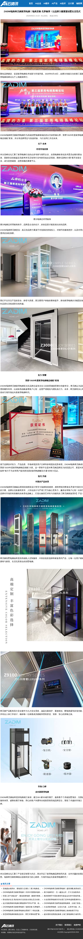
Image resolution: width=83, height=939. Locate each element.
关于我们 (59, 925)
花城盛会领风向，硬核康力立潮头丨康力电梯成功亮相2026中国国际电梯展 (31, 888)
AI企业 (38, 3)
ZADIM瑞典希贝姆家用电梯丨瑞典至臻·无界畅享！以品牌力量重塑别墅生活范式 (33, 907)
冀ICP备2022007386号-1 (56, 929)
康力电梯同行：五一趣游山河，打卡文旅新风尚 (62, 892)
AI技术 (63, 3)
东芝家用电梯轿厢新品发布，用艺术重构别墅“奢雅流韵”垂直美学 (27, 914)
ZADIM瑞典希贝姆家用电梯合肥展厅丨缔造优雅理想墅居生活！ (27, 910)
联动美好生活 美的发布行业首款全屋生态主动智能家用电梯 (25, 899)
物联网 (79, 3)
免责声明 (77, 925)
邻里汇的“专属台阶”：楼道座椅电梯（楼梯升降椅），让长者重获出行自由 (31, 896)
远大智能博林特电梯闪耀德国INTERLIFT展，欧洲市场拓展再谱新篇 (29, 903)
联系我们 (68, 925)
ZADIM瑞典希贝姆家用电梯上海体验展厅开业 (61, 910)
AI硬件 (46, 3)
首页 (31, 3)
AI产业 (54, 3)
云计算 (71, 3)
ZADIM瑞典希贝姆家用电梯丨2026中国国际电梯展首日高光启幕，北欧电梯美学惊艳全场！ (38, 892)
